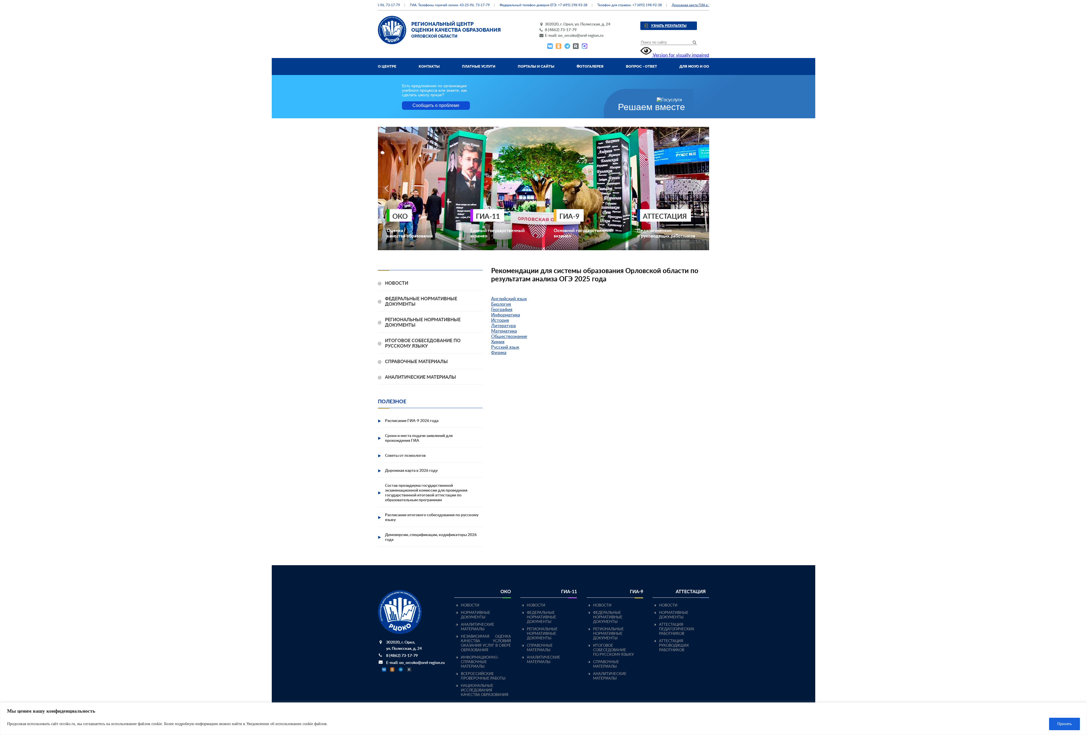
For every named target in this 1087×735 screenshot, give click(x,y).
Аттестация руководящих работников (674, 645)
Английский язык (509, 299)
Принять (1064, 724)
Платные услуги (478, 66)
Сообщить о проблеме (435, 105)
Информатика (505, 315)
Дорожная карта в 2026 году (411, 471)
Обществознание (509, 336)
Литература (503, 325)
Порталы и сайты (536, 66)
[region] (543, 718)
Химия (497, 342)
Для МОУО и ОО (694, 66)
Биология (501, 304)
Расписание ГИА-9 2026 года (411, 421)
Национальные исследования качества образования (484, 690)
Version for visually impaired (680, 55)
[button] (386, 188)
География (501, 309)
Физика (498, 352)
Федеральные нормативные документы (541, 617)
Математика (504, 331)
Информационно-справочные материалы (480, 662)
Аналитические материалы (420, 377)
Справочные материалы (416, 361)
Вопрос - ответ (641, 66)
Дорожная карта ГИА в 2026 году (682, 5)
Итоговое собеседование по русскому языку (613, 650)
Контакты (429, 66)
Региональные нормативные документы (542, 633)
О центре (387, 66)
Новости (396, 283)
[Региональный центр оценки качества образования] (392, 42)
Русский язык (505, 347)
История (500, 320)
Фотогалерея (590, 66)
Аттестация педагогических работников (676, 629)
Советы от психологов (405, 456)
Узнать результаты (668, 26)
